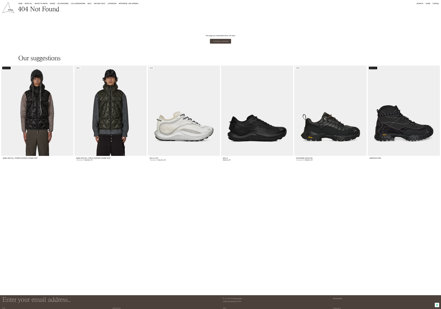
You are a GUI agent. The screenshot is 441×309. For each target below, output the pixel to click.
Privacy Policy (237, 298)
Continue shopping (220, 41)
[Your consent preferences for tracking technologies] (437, 305)
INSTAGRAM (337, 298)
